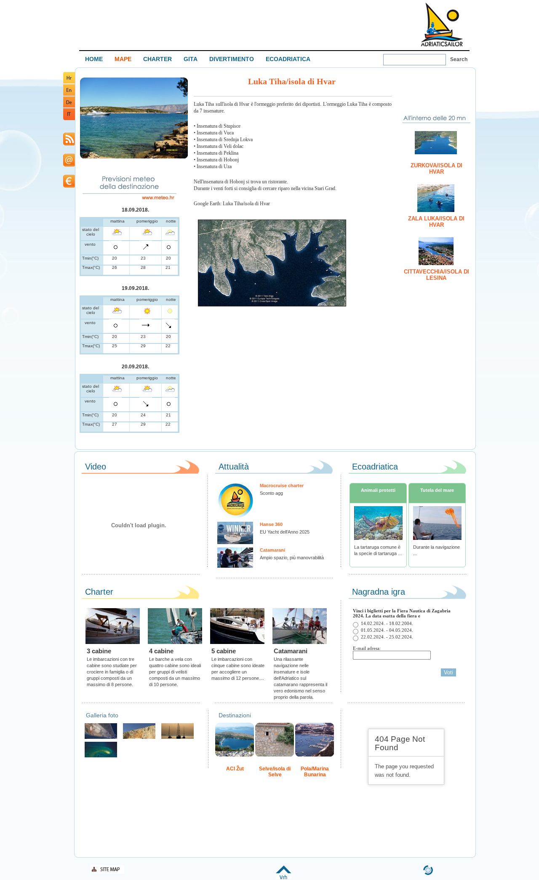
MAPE (123, 59)
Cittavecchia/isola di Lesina (436, 274)
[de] (69, 106)
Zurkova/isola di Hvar (436, 168)
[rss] (69, 144)
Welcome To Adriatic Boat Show (441, 24)
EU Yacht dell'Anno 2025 (285, 531)
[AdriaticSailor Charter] (177, 737)
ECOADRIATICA (288, 59)
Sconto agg (271, 493)
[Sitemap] (107, 872)
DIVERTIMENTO (231, 59)
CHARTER (157, 59)
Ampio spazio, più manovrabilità (292, 557)
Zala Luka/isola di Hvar (436, 221)
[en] (69, 94)
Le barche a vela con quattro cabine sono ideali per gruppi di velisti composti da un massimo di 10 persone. (175, 672)
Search (458, 59)
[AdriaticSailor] (100, 737)
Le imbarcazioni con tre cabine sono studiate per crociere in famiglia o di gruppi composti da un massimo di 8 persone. (112, 672)
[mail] (69, 165)
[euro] (69, 186)
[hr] (69, 82)
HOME (94, 59)
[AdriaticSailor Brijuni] (100, 756)
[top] (283, 877)
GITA (190, 59)
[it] (69, 118)
